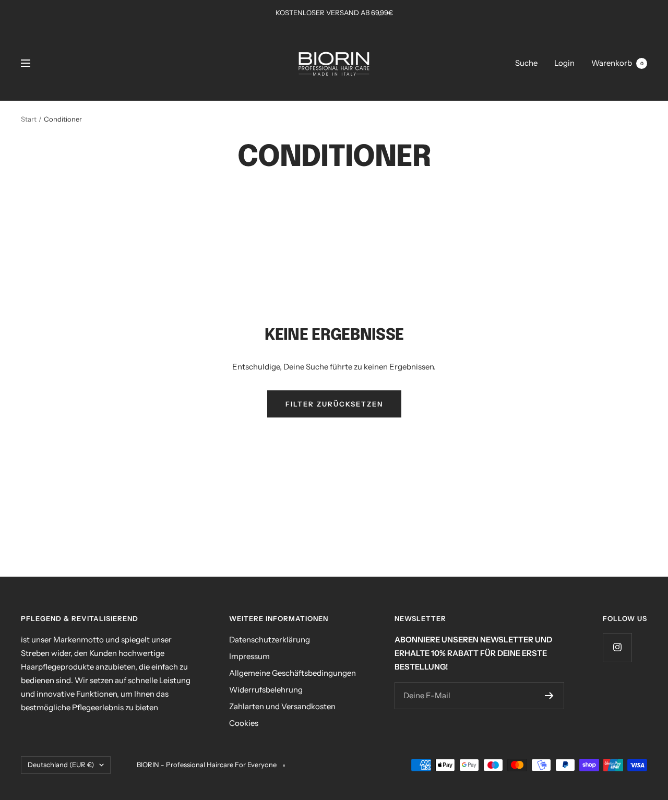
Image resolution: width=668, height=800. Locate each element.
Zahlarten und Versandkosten (282, 706)
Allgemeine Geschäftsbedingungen (292, 673)
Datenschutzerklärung (269, 639)
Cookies (243, 723)
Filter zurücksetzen (334, 404)
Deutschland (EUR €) (61, 764)
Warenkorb (617, 63)
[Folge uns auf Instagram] (617, 647)
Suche (526, 63)
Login (564, 63)
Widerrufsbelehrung (266, 690)
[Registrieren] (549, 695)
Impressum (249, 656)
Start (29, 119)
